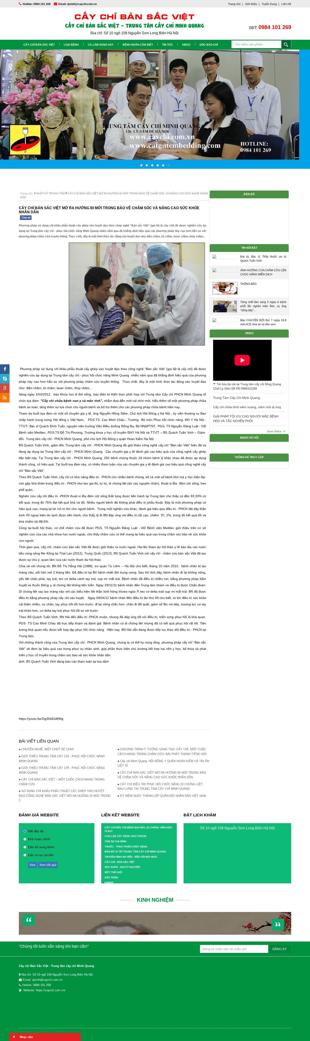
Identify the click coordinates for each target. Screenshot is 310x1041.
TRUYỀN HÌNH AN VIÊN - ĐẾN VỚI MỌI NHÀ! (131, 856)
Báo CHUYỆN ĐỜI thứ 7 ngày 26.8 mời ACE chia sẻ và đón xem (263, 322)
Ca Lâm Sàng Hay (100, 44)
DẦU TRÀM (111, 877)
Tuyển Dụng (269, 4)
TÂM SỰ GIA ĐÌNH (115, 841)
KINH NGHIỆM (155, 900)
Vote (32, 865)
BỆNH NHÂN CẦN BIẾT (138, 44)
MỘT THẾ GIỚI (113, 872)
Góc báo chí (208, 44)
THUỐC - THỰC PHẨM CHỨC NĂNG (126, 846)
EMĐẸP (109, 882)
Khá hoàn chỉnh (39, 839)
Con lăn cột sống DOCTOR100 (125, 836)
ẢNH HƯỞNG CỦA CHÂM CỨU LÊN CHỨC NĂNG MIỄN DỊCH (263, 272)
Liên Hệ (286, 4)
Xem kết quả (47, 865)
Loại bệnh (71, 44)
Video (186, 44)
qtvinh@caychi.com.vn (47, 979)
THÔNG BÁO (248, 284)
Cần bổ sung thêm (41, 847)
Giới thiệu (251, 4)
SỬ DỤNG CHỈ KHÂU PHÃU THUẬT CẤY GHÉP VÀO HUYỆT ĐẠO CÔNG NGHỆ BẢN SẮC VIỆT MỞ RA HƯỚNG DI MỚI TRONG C (65, 795)
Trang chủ (234, 4)
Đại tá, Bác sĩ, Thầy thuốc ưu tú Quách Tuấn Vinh (263, 258)
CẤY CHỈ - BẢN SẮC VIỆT (120, 862)
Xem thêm (275, 431)
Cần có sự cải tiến (41, 855)
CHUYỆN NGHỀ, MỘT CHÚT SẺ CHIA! (47, 749)
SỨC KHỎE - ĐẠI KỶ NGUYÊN (122, 867)
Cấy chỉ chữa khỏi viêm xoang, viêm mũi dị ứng (247, 407)
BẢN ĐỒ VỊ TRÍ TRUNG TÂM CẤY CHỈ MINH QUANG (135, 851)
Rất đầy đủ (36, 831)
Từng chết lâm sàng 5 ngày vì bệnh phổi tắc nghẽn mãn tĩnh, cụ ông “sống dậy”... (263, 306)
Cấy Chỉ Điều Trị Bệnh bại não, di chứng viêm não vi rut (138, 829)
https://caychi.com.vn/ (50, 990)
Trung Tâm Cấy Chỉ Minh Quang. (237, 398)
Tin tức (167, 44)
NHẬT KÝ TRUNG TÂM (50, 193)
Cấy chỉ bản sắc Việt (39, 44)
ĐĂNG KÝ (280, 949)
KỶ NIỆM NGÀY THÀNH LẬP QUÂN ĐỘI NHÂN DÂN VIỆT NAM (163, 796)
